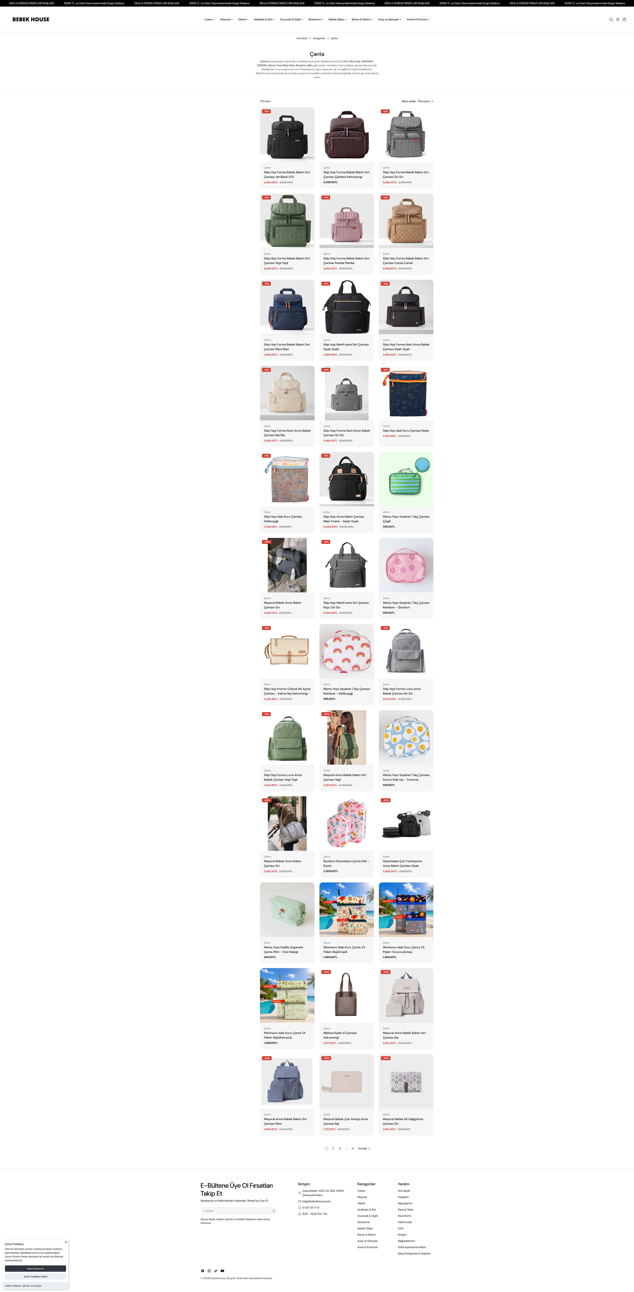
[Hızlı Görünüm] (310, 115)
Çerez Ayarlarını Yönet (35, 1276)
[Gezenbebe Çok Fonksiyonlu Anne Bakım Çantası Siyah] (406, 823)
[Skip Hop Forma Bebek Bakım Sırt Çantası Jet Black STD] (287, 134)
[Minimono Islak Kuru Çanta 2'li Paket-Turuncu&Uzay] (406, 909)
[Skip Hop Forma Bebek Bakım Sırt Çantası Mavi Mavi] (287, 307)
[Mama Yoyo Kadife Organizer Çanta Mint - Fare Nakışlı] (287, 909)
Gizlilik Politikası (13, 1285)
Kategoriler (319, 38)
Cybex (361, 1191)
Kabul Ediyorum (35, 1268)
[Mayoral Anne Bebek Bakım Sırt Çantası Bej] (406, 995)
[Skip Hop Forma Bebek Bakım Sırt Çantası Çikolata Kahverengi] (346, 134)
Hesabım (403, 1197)
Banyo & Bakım (366, 1234)
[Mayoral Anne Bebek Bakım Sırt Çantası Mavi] (287, 1081)
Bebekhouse (218, 1278)
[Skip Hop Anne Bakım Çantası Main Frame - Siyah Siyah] (346, 479)
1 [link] (326, 1148)
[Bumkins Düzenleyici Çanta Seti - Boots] (346, 823)
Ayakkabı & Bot (366, 1209)
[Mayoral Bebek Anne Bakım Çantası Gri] (287, 565)
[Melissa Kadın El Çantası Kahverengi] (346, 995)
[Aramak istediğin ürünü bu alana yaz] (611, 19)
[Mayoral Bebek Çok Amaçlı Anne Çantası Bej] (346, 1081)
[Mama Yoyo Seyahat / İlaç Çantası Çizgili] (406, 479)
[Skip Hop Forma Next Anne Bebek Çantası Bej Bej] (287, 393)
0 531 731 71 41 (310, 1207)
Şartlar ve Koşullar (32, 1285)
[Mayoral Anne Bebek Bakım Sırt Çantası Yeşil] (346, 737)
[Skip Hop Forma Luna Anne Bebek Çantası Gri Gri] (406, 651)
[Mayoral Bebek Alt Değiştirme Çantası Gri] (406, 1081)
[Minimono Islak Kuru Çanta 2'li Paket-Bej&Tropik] (346, 909)
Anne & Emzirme (367, 1247)
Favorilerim (404, 1216)
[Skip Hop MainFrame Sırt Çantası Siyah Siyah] (346, 307)
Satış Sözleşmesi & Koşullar (414, 1253)
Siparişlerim (405, 1203)
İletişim (402, 1234)
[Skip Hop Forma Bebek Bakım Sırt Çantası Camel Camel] (406, 221)
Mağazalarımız (406, 1241)
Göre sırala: (409, 101)
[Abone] (273, 1210)
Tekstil (361, 1203)
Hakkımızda (405, 1222)
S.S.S (400, 1228)
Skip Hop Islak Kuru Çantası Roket (406, 431)
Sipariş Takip (405, 1209)
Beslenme (363, 1222)
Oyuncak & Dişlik (367, 1216)
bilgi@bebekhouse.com (316, 1201)
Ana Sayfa (301, 38)
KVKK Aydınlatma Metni (412, 1247)
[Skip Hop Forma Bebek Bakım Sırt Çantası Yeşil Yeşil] (287, 221)
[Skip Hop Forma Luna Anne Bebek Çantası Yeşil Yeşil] (287, 737)
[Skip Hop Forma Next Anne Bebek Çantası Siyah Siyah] (406, 307)
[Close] (66, 1243)
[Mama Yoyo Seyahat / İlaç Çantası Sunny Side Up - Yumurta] (406, 737)
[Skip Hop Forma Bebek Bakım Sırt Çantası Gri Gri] (406, 134)
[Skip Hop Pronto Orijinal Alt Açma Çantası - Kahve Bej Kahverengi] (287, 651)
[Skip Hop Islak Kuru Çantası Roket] (406, 393)
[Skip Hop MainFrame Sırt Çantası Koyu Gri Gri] (346, 565)
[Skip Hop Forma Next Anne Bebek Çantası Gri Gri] (346, 393)
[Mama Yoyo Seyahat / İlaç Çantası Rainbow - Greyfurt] (406, 565)
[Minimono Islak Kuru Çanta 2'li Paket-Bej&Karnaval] (287, 995)
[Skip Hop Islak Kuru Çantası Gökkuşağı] (287, 479)
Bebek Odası (365, 1228)
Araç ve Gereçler (367, 1241)
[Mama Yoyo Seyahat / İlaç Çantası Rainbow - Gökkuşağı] (346, 651)
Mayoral (362, 1197)
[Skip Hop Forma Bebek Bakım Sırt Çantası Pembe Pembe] (346, 221)
